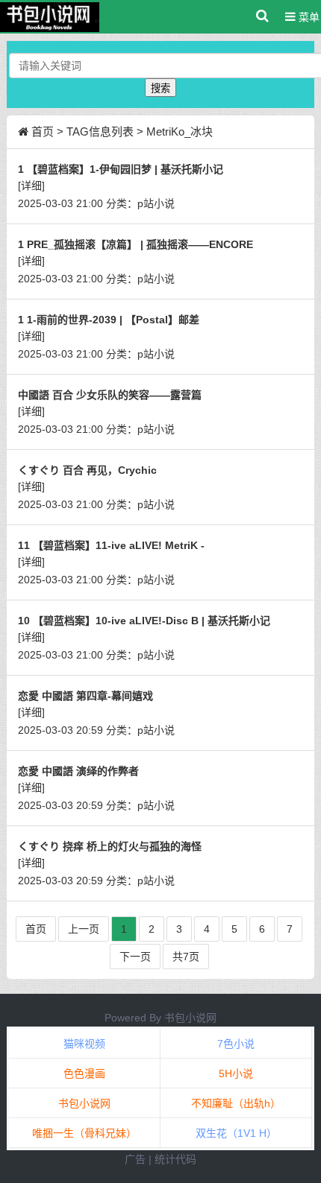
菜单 (308, 17)
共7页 (185, 956)
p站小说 (156, 203)
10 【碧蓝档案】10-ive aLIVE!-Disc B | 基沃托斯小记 (144, 621)
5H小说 (236, 1073)
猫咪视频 (84, 1044)
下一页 (135, 956)
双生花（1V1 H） (236, 1133)
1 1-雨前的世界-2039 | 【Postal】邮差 (108, 320)
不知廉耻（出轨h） (236, 1103)
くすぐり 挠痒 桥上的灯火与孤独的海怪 (110, 846)
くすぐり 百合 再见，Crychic (87, 470)
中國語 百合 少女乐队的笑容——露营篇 (110, 395)
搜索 (160, 88)
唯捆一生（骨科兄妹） (84, 1133)
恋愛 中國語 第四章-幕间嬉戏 (85, 696)
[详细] (31, 185)
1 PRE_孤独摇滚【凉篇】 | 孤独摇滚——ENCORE (135, 244)
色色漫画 (84, 1073)
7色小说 (236, 1044)
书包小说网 (190, 1018)
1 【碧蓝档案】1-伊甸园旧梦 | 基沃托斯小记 (120, 169)
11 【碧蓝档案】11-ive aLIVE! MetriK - (111, 545)
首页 (42, 131)
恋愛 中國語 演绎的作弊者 (78, 771)
